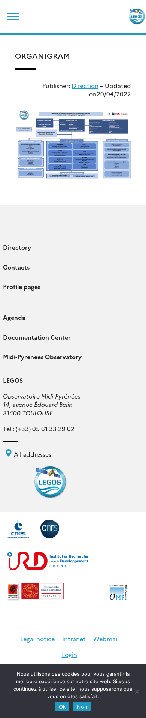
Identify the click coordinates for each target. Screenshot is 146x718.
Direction (85, 85)
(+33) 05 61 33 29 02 (45, 428)
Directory (17, 247)
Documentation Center (37, 337)
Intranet (74, 638)
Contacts (16, 267)
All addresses (31, 454)
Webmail (106, 638)
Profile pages (21, 286)
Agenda (14, 317)
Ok (62, 706)
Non (82, 706)
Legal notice (37, 638)
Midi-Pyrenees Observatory (42, 356)
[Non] (136, 691)
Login (69, 654)
